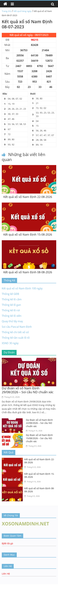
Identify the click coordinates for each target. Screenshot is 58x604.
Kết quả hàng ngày (22, 11)
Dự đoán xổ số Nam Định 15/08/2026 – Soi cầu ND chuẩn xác (39, 438)
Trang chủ (6, 11)
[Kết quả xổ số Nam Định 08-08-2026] (29, 242)
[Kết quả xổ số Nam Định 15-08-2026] (29, 204)
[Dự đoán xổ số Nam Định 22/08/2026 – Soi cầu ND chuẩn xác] (13, 420)
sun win (4, 589)
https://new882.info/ (32, 585)
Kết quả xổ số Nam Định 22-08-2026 (27, 197)
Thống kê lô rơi (11, 310)
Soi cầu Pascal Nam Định (17, 326)
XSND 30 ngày (10, 343)
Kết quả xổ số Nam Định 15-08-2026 (27, 234)
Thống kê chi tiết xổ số (15, 332)
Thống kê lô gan (11, 305)
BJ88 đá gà (7, 543)
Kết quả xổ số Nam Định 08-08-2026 (27, 272)
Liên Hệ (6, 573)
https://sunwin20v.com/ (15, 597)
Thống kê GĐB (10, 294)
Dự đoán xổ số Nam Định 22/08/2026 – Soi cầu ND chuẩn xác (39, 423)
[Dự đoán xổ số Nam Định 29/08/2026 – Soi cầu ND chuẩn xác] (29, 359)
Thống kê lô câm (12, 299)
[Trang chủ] (5, 4)
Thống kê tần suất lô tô (16, 337)
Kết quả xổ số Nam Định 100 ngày (22, 288)
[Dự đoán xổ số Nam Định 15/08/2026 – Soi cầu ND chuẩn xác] (13, 435)
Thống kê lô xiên (11, 316)
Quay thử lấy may (12, 321)
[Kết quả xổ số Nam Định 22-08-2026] (29, 167)
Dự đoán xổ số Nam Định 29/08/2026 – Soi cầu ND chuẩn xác (27, 390)
